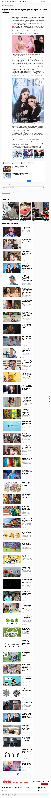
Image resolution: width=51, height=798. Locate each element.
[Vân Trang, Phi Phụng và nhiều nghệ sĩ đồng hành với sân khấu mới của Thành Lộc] (12, 292)
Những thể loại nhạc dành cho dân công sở (26, 423)
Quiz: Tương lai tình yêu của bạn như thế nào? (26, 532)
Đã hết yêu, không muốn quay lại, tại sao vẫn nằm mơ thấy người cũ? (26, 727)
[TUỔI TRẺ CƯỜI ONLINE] (7, 782)
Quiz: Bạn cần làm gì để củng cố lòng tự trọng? (27, 751)
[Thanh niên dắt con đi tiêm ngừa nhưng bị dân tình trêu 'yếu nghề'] (12, 608)
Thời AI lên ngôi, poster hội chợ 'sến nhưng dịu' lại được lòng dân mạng (26, 412)
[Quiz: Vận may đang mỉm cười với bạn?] (25, 211)
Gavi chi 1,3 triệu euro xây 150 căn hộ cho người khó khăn (26, 763)
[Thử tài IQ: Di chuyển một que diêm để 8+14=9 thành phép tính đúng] (12, 584)
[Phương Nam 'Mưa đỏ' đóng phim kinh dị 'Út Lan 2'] (12, 329)
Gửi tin (44, 1)
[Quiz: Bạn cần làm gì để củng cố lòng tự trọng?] (12, 754)
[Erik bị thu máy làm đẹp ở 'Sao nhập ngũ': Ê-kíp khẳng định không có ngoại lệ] (12, 280)
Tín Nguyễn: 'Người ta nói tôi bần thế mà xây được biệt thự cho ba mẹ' (27, 387)
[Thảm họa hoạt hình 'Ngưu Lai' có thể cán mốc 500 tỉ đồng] (12, 377)
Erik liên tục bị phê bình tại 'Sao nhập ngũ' (26, 350)
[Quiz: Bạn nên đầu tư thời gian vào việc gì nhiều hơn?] (12, 620)
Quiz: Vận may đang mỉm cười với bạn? (25, 218)
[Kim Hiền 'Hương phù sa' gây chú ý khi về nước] (12, 304)
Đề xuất (26, 1)
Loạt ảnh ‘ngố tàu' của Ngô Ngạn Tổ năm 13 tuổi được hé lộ (19, 167)
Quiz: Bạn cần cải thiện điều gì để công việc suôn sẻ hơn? (26, 642)
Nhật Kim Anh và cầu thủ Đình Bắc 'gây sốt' (27, 241)
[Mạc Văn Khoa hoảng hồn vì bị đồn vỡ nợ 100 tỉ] (12, 365)
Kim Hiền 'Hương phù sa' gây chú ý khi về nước (27, 302)
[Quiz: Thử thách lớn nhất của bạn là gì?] (12, 693)
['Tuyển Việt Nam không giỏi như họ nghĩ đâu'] (12, 657)
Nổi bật (20, 1)
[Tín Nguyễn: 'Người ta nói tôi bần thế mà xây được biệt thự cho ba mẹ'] (12, 389)
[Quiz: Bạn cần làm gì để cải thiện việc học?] (12, 462)
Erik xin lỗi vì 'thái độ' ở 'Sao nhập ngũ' (26, 228)
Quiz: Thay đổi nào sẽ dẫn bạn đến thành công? (26, 496)
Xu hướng (14, 1)
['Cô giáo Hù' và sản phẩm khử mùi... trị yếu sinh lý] (12, 487)
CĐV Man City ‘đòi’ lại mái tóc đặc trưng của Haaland (27, 472)
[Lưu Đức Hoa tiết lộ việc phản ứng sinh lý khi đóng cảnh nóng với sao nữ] (7, 175)
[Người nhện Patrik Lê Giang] (12, 560)
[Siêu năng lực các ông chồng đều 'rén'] (12, 681)
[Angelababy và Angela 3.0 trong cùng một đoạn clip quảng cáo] (28, 78)
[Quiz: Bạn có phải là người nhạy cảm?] (12, 572)
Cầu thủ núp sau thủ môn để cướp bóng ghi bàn (26, 544)
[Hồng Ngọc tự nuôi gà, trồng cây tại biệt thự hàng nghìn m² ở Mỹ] (12, 317)
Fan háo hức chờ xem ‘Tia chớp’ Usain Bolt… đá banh (27, 739)
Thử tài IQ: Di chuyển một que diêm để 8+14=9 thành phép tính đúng (27, 582)
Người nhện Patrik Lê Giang (26, 556)
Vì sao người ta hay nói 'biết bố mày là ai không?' (27, 702)
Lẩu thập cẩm (23, 220)
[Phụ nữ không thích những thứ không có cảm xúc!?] (12, 596)
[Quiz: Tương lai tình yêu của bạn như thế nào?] (12, 535)
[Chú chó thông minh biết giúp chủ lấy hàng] (37, 211)
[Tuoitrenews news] (26, 782)
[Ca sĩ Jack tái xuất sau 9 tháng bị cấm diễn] (12, 341)
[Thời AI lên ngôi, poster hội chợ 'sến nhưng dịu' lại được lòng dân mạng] (12, 414)
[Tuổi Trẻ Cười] (48, 781)
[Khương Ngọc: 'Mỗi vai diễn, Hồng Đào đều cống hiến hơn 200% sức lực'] (12, 402)
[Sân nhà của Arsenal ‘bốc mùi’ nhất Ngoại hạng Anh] (12, 523)
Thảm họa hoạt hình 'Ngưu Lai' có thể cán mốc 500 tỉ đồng (27, 374)
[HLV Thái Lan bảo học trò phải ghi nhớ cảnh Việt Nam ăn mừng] (12, 511)
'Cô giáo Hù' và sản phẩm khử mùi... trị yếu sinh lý (26, 484)
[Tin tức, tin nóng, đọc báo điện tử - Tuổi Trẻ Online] (14, 782)
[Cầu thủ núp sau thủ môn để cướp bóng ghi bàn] (12, 547)
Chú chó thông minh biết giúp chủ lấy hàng (37, 218)
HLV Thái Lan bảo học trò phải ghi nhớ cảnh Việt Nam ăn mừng (26, 509)
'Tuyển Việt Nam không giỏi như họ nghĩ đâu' (26, 654)
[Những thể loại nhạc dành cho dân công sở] (12, 426)
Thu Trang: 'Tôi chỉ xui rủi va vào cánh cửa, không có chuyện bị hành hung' (27, 266)
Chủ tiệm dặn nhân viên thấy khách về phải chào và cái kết (13, 218)
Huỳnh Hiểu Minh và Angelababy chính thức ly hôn (17, 157)
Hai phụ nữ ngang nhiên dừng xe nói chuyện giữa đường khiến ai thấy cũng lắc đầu (26, 667)
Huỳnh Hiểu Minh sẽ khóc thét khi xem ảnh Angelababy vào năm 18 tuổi (27, 157)
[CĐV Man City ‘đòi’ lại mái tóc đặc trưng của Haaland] (12, 474)
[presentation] (2, 211)
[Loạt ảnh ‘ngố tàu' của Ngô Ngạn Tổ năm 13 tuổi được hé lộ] (7, 169)
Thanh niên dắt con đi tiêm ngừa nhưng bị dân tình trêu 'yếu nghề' (26, 606)
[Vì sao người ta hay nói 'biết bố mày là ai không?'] (12, 705)
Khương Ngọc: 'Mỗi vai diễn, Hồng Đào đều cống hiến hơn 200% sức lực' (26, 400)
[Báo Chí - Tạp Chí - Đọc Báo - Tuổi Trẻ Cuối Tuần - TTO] (18, 782)
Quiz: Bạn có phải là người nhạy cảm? (26, 568)
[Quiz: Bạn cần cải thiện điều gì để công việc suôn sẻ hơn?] (12, 645)
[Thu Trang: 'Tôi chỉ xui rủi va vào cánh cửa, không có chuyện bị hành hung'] (12, 268)
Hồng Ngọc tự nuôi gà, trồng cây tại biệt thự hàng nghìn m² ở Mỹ (27, 315)
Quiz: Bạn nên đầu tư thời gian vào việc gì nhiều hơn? (27, 617)
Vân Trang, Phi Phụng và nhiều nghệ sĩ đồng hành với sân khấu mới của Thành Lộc (27, 291)
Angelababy (14, 26)
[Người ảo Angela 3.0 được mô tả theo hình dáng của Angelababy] (28, 137)
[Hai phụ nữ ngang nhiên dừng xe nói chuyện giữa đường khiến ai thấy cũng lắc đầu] (12, 669)
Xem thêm (17, 774)
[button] (31, 1)
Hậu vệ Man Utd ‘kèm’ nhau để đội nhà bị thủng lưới (26, 630)
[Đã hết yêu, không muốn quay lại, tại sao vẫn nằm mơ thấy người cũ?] (12, 730)
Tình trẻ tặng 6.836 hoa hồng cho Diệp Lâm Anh (26, 253)
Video (11, 220)
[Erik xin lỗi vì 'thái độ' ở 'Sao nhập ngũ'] (12, 232)
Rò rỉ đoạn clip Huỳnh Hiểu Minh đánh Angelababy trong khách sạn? (38, 157)
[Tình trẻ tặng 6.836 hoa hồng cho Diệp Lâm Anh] (12, 256)
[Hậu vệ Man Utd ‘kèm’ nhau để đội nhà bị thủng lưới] (12, 632)
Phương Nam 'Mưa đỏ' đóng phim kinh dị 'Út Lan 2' (26, 326)
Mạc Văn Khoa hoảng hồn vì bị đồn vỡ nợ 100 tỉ (27, 362)
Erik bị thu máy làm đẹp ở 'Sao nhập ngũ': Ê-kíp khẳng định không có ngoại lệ (27, 279)
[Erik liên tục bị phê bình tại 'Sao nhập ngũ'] (12, 353)
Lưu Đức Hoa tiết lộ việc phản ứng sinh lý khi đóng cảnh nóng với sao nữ (20, 174)
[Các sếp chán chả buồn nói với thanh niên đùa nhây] (12, 438)
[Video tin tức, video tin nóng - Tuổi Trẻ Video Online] (22, 782)
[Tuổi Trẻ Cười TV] (45, 781)
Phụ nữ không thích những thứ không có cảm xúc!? (26, 593)
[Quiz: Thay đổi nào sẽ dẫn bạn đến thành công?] (12, 499)
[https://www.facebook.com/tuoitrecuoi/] (43, 781)
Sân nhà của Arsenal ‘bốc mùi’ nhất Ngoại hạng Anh (27, 520)
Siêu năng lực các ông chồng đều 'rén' (26, 677)
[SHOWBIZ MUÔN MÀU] (25, 6)
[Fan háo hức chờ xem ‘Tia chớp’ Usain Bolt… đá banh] (12, 742)
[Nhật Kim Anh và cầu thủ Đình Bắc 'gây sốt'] (12, 244)
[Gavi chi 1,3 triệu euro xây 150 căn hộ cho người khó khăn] (12, 766)
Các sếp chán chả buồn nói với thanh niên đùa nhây (26, 435)
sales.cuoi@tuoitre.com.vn (7, 790)
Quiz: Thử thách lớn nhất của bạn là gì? (26, 689)
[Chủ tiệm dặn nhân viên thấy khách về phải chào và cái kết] (13, 211)
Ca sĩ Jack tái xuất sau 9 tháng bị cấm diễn (26, 338)
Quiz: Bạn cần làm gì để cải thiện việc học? (27, 459)
